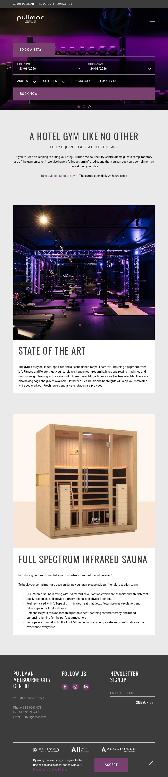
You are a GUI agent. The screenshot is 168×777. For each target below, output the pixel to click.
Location (45, 4)
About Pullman (23, 4)
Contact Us (64, 4)
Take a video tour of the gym (59, 175)
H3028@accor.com (34, 717)
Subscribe (144, 702)
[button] (78, 106)
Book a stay (30, 49)
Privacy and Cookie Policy (49, 769)
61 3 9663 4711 (33, 707)
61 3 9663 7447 (29, 712)
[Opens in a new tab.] (46, 749)
